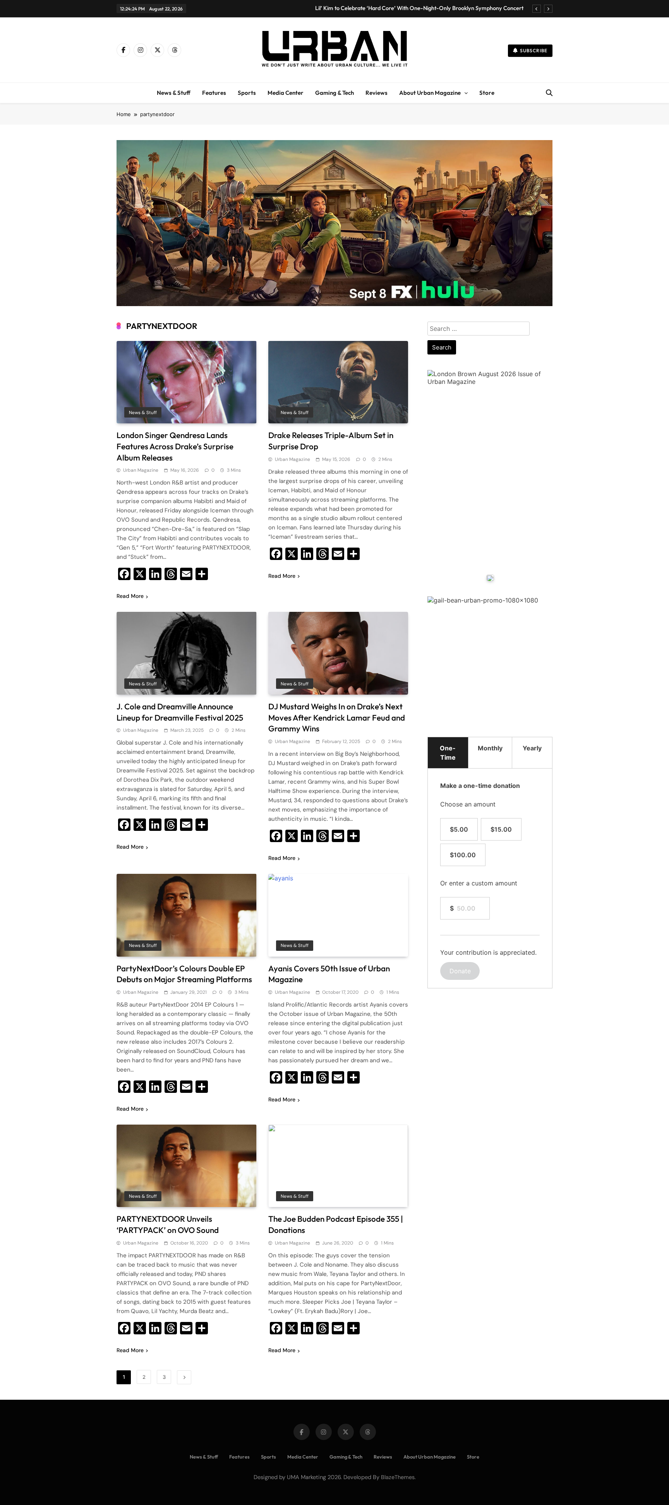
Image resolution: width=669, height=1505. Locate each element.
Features (214, 92)
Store (486, 92)
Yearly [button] (532, 748)
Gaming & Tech (334, 92)
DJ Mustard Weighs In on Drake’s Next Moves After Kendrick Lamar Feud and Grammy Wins (336, 717)
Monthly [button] (490, 748)
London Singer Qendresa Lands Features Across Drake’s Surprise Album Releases (175, 446)
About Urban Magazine (430, 92)
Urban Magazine (140, 470)
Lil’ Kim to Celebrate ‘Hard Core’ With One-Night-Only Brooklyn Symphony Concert (419, 8)
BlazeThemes (398, 1477)
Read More (130, 595)
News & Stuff (173, 92)
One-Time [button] (448, 752)
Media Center (286, 92)
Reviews (376, 92)
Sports (247, 92)
